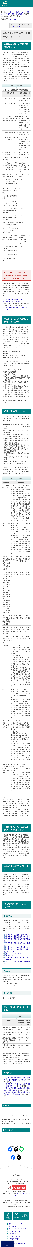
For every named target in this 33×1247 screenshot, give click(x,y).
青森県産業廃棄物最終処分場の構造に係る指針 (17, 1089)
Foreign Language (15, 1239)
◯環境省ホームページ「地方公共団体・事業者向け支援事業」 (15, 301)
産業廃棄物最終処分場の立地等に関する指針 (17, 1085)
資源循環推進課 (16, 14)
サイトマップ (13, 1226)
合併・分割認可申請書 (13, 953)
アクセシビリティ (14, 1234)
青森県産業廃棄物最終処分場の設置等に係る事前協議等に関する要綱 (17, 1079)
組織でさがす (20, 12)
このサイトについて (15, 1224)
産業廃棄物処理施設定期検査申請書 (18, 947)
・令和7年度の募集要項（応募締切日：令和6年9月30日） (15, 309)
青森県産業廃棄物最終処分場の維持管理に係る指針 (17, 1093)
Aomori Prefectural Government (17, 1243)
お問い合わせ (9, 1130)
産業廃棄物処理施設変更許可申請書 (18, 937)
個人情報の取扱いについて (17, 1229)
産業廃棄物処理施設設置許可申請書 (18, 935)
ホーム (12, 12)
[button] (7, 1244)
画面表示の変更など (15, 1236)
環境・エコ (13, 19)
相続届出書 (10, 955)
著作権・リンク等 (14, 1231)
